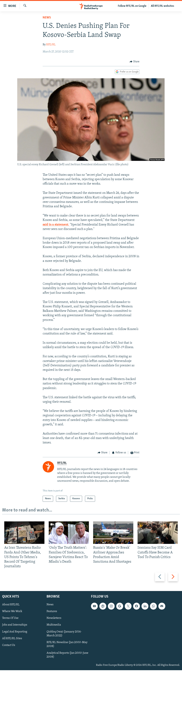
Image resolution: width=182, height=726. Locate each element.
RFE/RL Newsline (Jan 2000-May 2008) (67, 644)
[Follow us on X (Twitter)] (128, 606)
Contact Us (8, 645)
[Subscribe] (161, 606)
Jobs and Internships (14, 624)
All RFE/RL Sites (12, 638)
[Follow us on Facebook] (136, 606)
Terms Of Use (10, 618)
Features (52, 611)
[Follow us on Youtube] (94, 606)
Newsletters (54, 618)
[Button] (135, 61)
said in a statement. (56, 224)
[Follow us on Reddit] (102, 606)
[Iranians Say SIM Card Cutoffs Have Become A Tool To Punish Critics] (158, 532)
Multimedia (54, 624)
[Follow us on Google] (119, 606)
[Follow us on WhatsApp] (153, 606)
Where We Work (12, 611)
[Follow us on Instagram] (111, 606)
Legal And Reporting (14, 631)
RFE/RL (51, 44)
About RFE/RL (11, 604)
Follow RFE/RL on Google (132, 6)
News (47, 17)
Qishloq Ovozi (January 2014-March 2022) (64, 633)
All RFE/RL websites (162, 6)
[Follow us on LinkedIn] (144, 606)
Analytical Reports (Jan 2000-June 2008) (67, 654)
